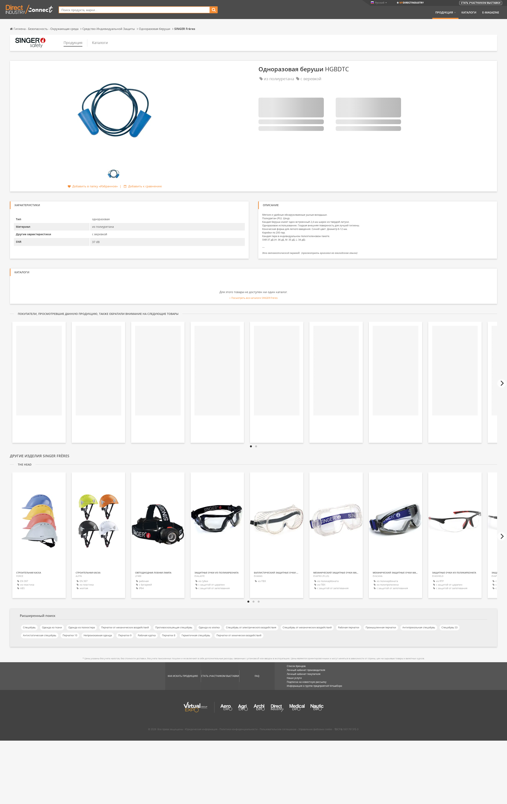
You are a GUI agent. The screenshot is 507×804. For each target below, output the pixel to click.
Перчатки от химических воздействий (238, 635)
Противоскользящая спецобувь (173, 627)
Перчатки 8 (168, 635)
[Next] (501, 383)
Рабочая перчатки (348, 627)
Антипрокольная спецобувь (418, 627)
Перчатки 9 (125, 635)
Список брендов (296, 666)
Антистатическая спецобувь (39, 635)
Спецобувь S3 (449, 627)
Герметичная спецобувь (196, 635)
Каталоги (468, 12)
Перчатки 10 (70, 635)
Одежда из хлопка (209, 627)
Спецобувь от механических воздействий (307, 627)
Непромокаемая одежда (98, 635)
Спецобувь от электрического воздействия (251, 627)
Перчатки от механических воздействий (125, 627)
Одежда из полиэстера (81, 627)
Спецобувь (29, 627)
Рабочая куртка (147, 635)
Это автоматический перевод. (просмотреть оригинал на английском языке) (309, 253)
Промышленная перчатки (381, 627)
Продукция (444, 12)
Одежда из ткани (52, 627)
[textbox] (134, 9)
